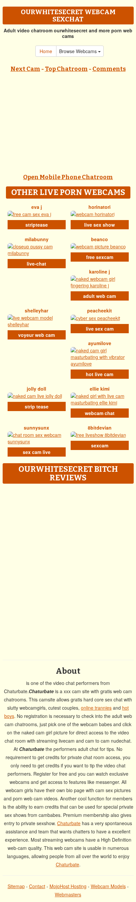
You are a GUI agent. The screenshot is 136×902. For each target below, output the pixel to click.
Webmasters (68, 894)
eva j (36, 207)
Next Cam (25, 69)
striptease (36, 224)
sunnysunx (36, 427)
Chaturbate (69, 823)
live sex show (99, 224)
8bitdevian (100, 427)
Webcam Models (108, 886)
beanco (99, 239)
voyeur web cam (36, 335)
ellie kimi (100, 388)
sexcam (99, 445)
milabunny (37, 239)
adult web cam (99, 296)
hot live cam (99, 374)
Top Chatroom (66, 69)
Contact (37, 886)
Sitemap (16, 886)
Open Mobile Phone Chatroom (68, 177)
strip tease (37, 406)
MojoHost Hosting (68, 886)
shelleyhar (36, 310)
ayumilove (99, 343)
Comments (109, 69)
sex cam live (37, 452)
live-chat (36, 263)
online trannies (96, 707)
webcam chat (100, 413)
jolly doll (36, 388)
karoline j (99, 271)
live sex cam (100, 328)
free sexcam (99, 257)
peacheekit (99, 310)
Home (46, 51)
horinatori (99, 207)
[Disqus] (68, 569)
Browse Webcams (78, 51)
